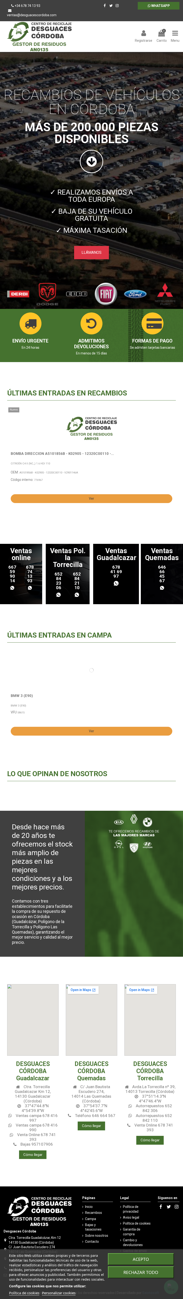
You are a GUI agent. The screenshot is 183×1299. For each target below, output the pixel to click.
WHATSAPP (160, 6)
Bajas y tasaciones (93, 1227)
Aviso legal (131, 1217)
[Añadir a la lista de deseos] (171, 414)
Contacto (92, 1241)
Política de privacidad (130, 1209)
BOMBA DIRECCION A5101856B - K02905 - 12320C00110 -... (62, 454)
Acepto (141, 1259)
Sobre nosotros (96, 1235)
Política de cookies (137, 1223)
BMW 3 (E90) (22, 696)
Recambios (93, 1213)
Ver (91, 498)
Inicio (89, 1207)
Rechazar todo (140, 1272)
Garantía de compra (131, 1231)
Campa (90, 1219)
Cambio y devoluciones (133, 1242)
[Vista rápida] (171, 422)
